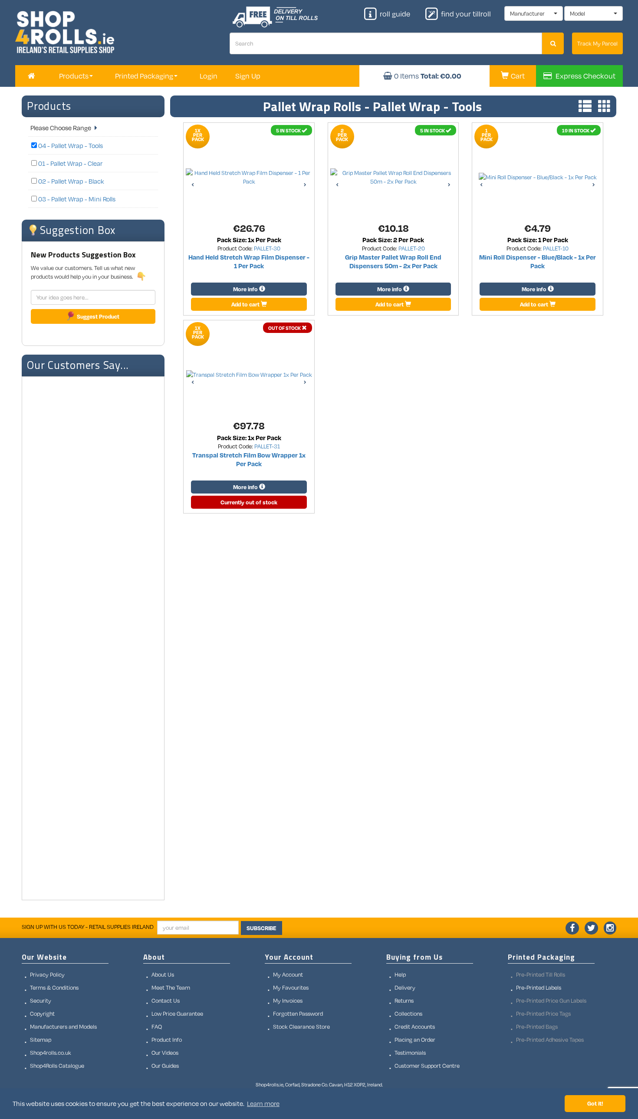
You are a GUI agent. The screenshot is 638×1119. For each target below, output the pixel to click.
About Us (162, 974)
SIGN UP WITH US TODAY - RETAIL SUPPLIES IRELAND (88, 927)
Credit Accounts (415, 1026)
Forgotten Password (298, 1013)
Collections (408, 1013)
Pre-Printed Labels (538, 987)
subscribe (261, 928)
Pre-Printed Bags (537, 1026)
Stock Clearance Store (301, 1026)
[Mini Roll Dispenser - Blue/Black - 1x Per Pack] (538, 177)
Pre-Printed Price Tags (543, 1013)
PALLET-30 (267, 248)
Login (208, 76)
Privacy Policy (47, 974)
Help (400, 974)
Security (40, 1000)
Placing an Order (415, 1039)
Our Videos (164, 1052)
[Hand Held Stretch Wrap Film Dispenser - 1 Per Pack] (249, 177)
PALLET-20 (411, 248)
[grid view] (602, 107)
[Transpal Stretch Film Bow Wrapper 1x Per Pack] (249, 374)
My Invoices (288, 1000)
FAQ (156, 1026)
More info (246, 289)
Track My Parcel (597, 43)
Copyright (42, 1013)
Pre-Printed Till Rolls (540, 974)
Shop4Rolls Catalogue (57, 1066)
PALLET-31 (267, 446)
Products (49, 106)
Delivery (405, 987)
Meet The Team (170, 987)
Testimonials (410, 1052)
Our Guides (165, 1066)
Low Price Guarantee (177, 1013)
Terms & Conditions (54, 987)
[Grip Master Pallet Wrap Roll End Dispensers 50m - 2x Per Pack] (393, 177)
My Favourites (291, 987)
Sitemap (40, 1039)
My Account (288, 974)
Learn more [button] (263, 1103)
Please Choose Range (61, 127)
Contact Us (165, 1000)
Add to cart (246, 304)
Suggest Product (98, 316)
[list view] (583, 107)
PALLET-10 (556, 248)
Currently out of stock (248, 502)
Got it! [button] (595, 1103)
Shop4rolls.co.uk (50, 1052)
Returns (404, 1000)
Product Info (166, 1039)
